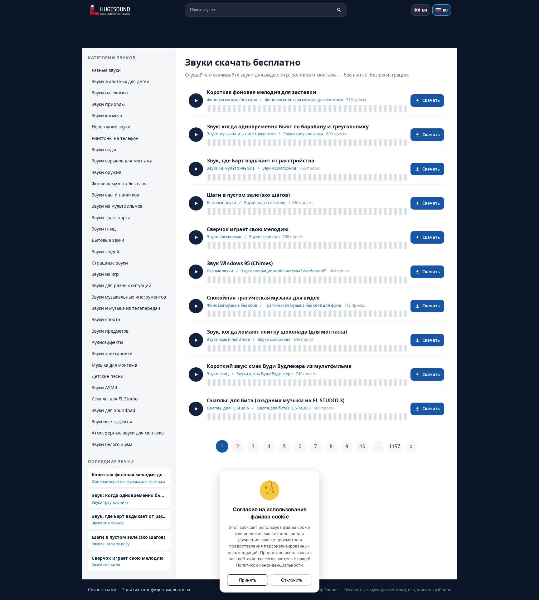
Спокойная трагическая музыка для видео (263, 297)
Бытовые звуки (221, 202)
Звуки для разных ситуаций (121, 285)
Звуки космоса (107, 115)
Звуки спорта (106, 319)
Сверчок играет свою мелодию (248, 229)
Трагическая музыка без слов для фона (303, 305)
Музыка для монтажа (114, 365)
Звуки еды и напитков (228, 339)
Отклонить (291, 580)
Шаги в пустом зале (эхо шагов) (248, 194)
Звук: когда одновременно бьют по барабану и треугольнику (288, 126)
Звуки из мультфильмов (231, 168)
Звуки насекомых (224, 236)
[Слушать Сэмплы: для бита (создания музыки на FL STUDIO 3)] (196, 409)
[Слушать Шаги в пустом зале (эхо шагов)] (196, 203)
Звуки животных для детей (120, 81)
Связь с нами (102, 590)
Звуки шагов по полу (264, 202)
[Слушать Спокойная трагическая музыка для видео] (196, 306)
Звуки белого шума (112, 444)
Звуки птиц (218, 373)
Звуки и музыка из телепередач (126, 308)
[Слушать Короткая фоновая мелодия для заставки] (196, 100)
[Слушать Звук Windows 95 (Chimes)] (196, 272)
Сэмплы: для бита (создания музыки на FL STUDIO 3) (275, 400)
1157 (394, 446)
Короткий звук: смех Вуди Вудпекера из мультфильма (279, 366)
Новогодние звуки (111, 127)
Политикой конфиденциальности (269, 565)
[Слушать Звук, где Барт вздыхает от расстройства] (196, 169)
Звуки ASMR (104, 387)
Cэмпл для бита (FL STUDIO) (284, 408)
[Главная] (119, 10)
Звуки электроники (112, 353)
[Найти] (339, 10)
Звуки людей (105, 252)
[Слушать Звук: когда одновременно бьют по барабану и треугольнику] (196, 134)
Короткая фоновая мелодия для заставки (261, 92)
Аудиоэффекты (107, 342)
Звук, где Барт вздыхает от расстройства (260, 160)
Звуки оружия (106, 172)
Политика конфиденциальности (155, 590)
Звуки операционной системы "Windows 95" (284, 271)
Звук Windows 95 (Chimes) (240, 263)
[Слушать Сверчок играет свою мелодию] (196, 237)
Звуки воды (104, 149)
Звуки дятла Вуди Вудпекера (264, 373)
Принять (247, 580)
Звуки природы (108, 104)
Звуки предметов (110, 331)
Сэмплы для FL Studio (228, 408)
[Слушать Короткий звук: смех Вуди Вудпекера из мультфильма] (196, 374)
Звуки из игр (105, 274)
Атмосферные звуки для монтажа (128, 433)
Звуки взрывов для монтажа (122, 161)
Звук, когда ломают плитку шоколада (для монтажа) (277, 331)
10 (362, 446)
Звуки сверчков (264, 236)
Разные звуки (220, 271)
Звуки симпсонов (279, 168)
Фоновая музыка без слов (232, 99)
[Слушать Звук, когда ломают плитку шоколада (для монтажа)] (196, 340)
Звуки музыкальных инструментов (241, 133)
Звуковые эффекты (112, 421)
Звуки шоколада (274, 339)
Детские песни (108, 376)
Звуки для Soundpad (113, 410)
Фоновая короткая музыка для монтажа (304, 99)
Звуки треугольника (303, 133)
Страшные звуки (110, 263)
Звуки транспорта (111, 218)
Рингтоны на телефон (115, 138)
